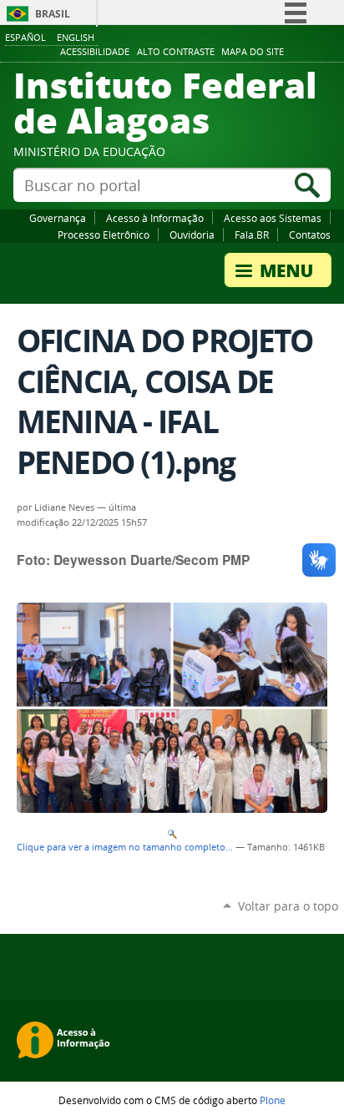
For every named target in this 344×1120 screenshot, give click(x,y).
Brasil (52, 14)
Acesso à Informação (155, 218)
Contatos (310, 234)
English (75, 37)
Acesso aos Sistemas (272, 218)
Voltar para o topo (288, 906)
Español (25, 37)
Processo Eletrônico (103, 234)
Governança (57, 218)
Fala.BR (252, 234)
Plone (273, 1100)
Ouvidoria (192, 234)
